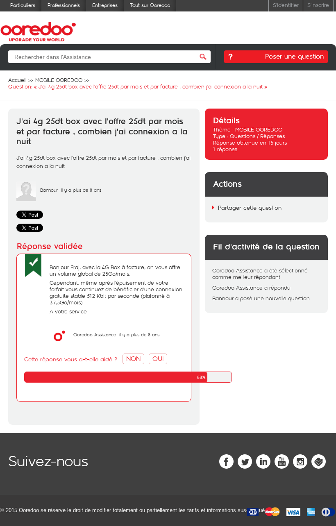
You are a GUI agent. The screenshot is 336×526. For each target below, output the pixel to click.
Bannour (49, 190)
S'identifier (286, 5)
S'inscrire (318, 5)
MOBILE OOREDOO (258, 129)
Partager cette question (250, 207)
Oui (157, 358)
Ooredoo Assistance (94, 334)
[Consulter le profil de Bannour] (26, 199)
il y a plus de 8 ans (139, 334)
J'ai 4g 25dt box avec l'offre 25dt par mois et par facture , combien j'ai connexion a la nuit (102, 132)
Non (133, 358)
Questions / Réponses (257, 136)
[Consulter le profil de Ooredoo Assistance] (59, 343)
